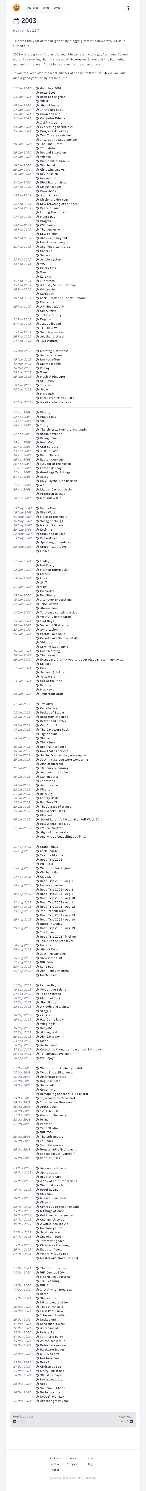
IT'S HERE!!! (48, 328)
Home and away (51, 885)
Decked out (48, 1319)
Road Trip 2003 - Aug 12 (57, 906)
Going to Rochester (54, 1115)
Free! (44, 272)
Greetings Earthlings (55, 472)
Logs (43, 578)
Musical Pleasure (52, 376)
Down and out (50, 114)
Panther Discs (50, 1158)
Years (46, 7)
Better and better (53, 721)
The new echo (50, 229)
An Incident (48, 1045)
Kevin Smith (49, 174)
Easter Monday (51, 468)
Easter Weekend (52, 459)
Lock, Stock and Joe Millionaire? (64, 298)
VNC (43, 421)
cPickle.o (46, 1015)
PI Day (45, 368)
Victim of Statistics (54, 625)
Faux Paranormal (52, 1145)
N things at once (52, 1211)
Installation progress (56, 1289)
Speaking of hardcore (55, 542)
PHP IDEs (46, 864)
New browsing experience (58, 204)
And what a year (52, 355)
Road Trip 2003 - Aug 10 (57, 898)
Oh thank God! (50, 872)
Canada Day (48, 708)
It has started (50, 994)
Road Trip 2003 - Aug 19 (57, 928)
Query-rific (48, 311)
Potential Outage (52, 493)
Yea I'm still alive (53, 911)
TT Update (47, 148)
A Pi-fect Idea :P (52, 306)
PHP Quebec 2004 (52, 1272)
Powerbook (48, 191)
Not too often (50, 359)
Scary (44, 476)
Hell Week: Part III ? (55, 823)
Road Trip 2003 (51, 859)
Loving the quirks (53, 212)
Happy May (48, 508)
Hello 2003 (48, 92)
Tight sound (49, 734)
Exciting (46, 529)
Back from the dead (54, 716)
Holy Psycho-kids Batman (58, 481)
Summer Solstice (52, 672)
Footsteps (47, 781)
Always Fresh (49, 608)
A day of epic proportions (58, 1181)
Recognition (49, 438)
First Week (48, 512)
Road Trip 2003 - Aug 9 (56, 894)
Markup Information (54, 569)
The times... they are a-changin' (64, 429)
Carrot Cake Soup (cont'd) (58, 638)
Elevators (47, 302)
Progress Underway (54, 131)
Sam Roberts (49, 776)
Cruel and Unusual (53, 534)
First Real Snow (51, 1311)
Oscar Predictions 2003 (57, 398)
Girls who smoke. (52, 169)
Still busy (47, 381)
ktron (44, 1294)
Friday (44, 561)
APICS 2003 (48, 1106)
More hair (47, 393)
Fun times (47, 281)
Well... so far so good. (56, 868)
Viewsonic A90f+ (52, 958)
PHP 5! (44, 1285)
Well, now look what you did (61, 1068)
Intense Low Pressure (56, 1102)
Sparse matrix (50, 363)
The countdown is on (55, 1268)
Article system (51, 259)
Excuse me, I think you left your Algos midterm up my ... (81, 659)
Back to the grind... (54, 97)
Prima (44, 1119)
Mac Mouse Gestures (55, 1276)
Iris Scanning (50, 1281)
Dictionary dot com (54, 199)
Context (46, 251)
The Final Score (51, 144)
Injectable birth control (57, 1098)
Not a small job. (51, 1379)
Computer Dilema (52, 118)
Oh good (46, 815)
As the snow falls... (54, 1341)
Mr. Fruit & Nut (50, 498)
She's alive (48, 1298)
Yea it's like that (52, 855)
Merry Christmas (52, 1371)
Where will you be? (54, 1253)
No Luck (45, 664)
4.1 (42, 485)
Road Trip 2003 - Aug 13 (57, 915)
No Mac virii (48, 975)
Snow (44, 389)
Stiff (43, 582)
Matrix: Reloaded (52, 525)
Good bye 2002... (52, 88)
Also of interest (51, 764)
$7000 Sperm (49, 1354)
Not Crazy (47, 565)
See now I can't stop (55, 246)
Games (45, 574)
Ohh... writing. (50, 998)
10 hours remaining (54, 768)
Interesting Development (58, 139)
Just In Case (49, 451)
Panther (46, 1124)
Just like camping (53, 953)
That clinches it (51, 1306)
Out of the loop (51, 681)
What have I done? (54, 989)
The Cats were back (54, 729)
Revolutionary (50, 1176)
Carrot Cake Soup (52, 634)
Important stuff (51, 693)
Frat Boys (47, 621)
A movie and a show (54, 1006)
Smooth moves (51, 186)
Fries (44, 372)
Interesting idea (52, 1241)
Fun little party (51, 1336)
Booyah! (46, 1028)
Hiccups (45, 945)
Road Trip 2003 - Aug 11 (57, 902)
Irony (44, 425)
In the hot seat (51, 109)
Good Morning (50, 651)
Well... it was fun (53, 1185)
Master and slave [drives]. (59, 1258)
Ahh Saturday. (50, 1036)
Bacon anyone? (51, 434)
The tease (47, 655)
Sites (57, 7)
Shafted (46, 738)
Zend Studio (49, 1128)
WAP (43, 263)
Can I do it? (48, 725)
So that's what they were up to (63, 755)
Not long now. (50, 1358)
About (55, 1469)
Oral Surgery (49, 446)
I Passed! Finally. (53, 1315)
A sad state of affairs (55, 402)
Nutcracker (48, 1332)
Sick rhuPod (48, 1085)
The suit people (51, 1136)
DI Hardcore (48, 538)
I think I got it (51, 122)
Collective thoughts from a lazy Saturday (70, 1049)
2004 (125, 1421)
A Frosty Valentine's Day (58, 285)
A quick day (48, 195)
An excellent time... (54, 1168)
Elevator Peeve (51, 1249)
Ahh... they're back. (54, 971)
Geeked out (48, 178)
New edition (49, 234)
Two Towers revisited (56, 135)
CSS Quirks (48, 225)
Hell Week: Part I (52, 811)
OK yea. (45, 876)
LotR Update (49, 851)
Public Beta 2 (49, 455)
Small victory (50, 1232)
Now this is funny (53, 242)
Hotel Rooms (49, 1189)
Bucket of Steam (52, 712)
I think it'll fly (51, 315)
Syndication (49, 629)
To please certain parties (58, 612)
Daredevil (47, 293)
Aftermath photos (53, 1076)
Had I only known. (53, 1019)
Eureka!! (46, 276)
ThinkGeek (48, 742)
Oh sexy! (46, 1202)
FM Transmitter (51, 828)
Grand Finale (49, 846)
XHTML (44, 101)
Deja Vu (45, 319)
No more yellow (51, 1228)
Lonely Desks (49, 798)
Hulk (43, 668)
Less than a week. (53, 1324)
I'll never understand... (57, 599)
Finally (45, 412)
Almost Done (49, 949)
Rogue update (50, 1081)
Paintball (47, 685)
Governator (48, 1089)
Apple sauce (49, 1172)
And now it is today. (55, 772)
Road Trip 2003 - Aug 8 (56, 889)
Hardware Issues (52, 1349)
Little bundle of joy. (55, 1302)
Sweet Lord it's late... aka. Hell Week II (69, 819)
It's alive (47, 704)
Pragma (45, 221)
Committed (48, 591)
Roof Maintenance (53, 746)
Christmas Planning (54, 1245)
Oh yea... (46, 1194)
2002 (21, 1421)
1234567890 (49, 1111)
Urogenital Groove (53, 546)
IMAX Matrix (49, 604)
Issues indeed (50, 323)
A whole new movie (54, 1224)
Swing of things (51, 521)
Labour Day (48, 985)
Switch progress (52, 332)
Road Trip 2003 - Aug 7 (56, 881)
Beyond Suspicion (53, 152)
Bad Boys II (48, 802)
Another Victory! (52, 336)
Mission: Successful (54, 1198)
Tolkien (45, 385)
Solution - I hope (52, 1388)
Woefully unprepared (55, 616)
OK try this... (49, 268)
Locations (56, 1464)
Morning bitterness (54, 351)
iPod (43, 587)
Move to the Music (53, 516)
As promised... (50, 1328)
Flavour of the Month (55, 464)
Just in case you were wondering (64, 759)
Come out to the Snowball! (59, 1206)
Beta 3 (45, 1362)
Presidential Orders (54, 161)
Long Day (46, 966)
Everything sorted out (56, 127)
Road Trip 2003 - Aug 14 (57, 919)
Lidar (44, 1041)
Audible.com (49, 785)
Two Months (49, 340)
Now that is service (54, 751)
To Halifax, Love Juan (55, 1053)
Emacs (44, 551)
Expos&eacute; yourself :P (59, 1153)
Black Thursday (51, 923)
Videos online (50, 642)
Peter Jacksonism (53, 1345)
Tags (90, 1464)
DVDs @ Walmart (52, 1396)
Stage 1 (45, 1011)
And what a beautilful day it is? (63, 836)
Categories (73, 1464)
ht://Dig (46, 794)
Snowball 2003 (51, 1236)
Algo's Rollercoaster (55, 832)
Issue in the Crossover (57, 941)
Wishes (45, 156)
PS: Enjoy (47, 1058)
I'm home (47, 932)
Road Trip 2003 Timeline (58, 936)
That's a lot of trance (55, 806)
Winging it (48, 1023)
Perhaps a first (51, 1392)
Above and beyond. (54, 238)
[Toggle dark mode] (128, 7)
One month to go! (52, 1219)
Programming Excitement (58, 1149)
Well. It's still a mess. (56, 1072)
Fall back (46, 1141)
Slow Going (48, 1002)
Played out (48, 416)
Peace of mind (50, 208)
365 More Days (50, 1375)
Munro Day (47, 216)
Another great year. (54, 1401)
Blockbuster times (53, 182)
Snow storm (48, 255)
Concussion (48, 289)
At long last (49, 1032)
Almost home (49, 105)
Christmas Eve (50, 1366)
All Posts (32, 7)
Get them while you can (57, 1215)
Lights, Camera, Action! (57, 489)
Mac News (47, 689)
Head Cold (47, 442)
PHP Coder (47, 962)
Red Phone (47, 595)
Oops (43, 1383)
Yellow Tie (47, 676)
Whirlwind (47, 165)
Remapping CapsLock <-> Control (64, 1094)
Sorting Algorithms (54, 646)
